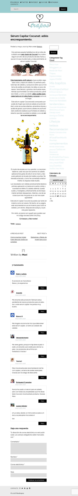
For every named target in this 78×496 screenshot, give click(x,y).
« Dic (51, 201)
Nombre (14, 457)
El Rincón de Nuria (55, 92)
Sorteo (59, 149)
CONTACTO (14, 4)
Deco (51, 64)
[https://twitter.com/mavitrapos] (22, 488)
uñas (64, 132)
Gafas (61, 115)
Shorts (51, 135)
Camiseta (58, 132)
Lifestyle (54, 121)
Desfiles (52, 168)
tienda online (54, 147)
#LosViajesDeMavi (58, 89)
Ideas (62, 147)
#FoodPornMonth (58, 137)
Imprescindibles (55, 76)
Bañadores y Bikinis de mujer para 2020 (39, 238)
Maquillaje (53, 140)
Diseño (52, 132)
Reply (42, 288)
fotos (51, 166)
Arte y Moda (54, 163)
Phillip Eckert (54, 160)
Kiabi (61, 162)
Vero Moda (60, 168)
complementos (58, 143)
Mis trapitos (57, 83)
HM (64, 150)
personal (52, 150)
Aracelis (19, 293)
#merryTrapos (59, 110)
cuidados (52, 118)
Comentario (15, 442)
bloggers (53, 67)
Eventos (57, 165)
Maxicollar (53, 101)
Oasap (52, 112)
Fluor (56, 64)
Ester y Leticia (21, 274)
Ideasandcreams (22, 338)
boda (62, 98)
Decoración (53, 152)
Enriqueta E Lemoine (23, 382)
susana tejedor (21, 406)
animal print (53, 95)
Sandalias (62, 101)
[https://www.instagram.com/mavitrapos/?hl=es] (29, 488)
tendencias (56, 104)
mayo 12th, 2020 (20, 276)
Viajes (62, 160)
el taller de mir (54, 98)
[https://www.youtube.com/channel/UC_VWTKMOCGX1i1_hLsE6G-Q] (27, 488)
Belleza (39, 47)
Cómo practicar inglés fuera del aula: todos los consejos (19, 239)
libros (51, 110)
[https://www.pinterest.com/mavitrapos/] (24, 488)
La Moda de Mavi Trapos (55, 70)
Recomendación (58, 129)
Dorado (52, 86)
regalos (52, 79)
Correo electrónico (18, 464)
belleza (18, 224)
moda (58, 79)
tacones (62, 95)
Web (12, 472)
